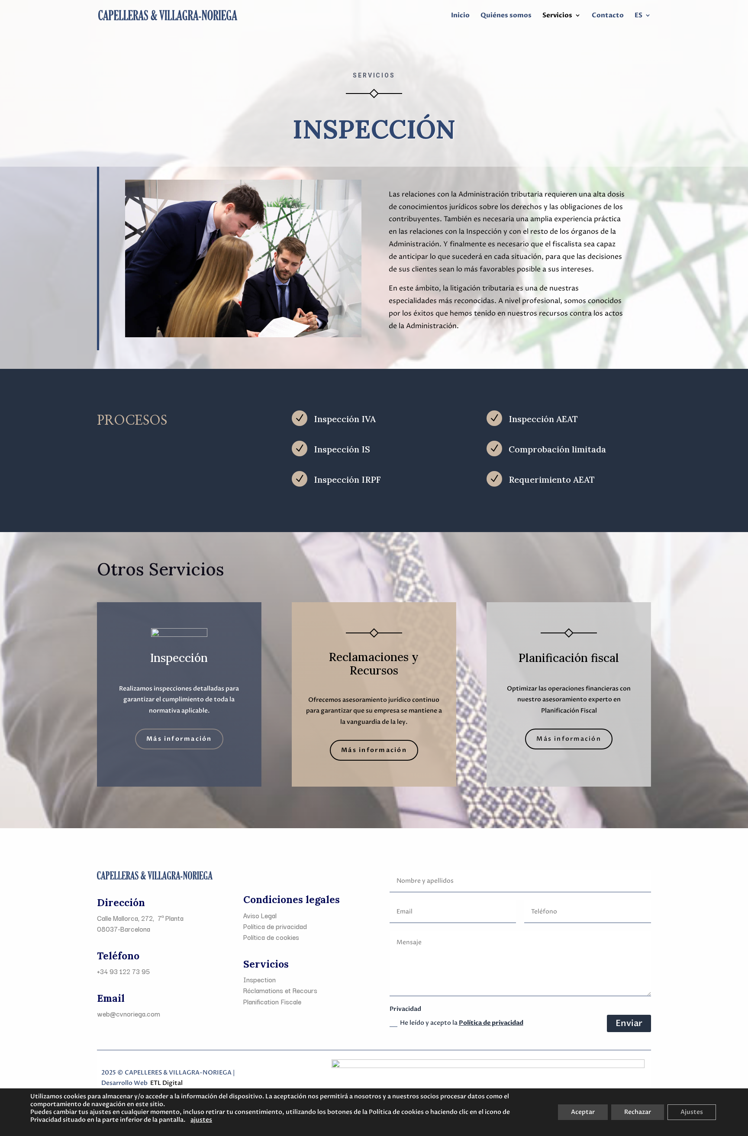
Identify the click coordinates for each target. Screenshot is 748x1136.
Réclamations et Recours (280, 990)
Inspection (259, 979)
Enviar (629, 1023)
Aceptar (583, 1112)
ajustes (201, 1120)
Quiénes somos (506, 15)
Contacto (608, 15)
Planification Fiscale (272, 1001)
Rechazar (637, 1112)
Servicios (557, 15)
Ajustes (691, 1112)
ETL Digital (166, 1083)
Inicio (460, 15)
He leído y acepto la (461, 1023)
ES (638, 15)
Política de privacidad (491, 1023)
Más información (179, 739)
